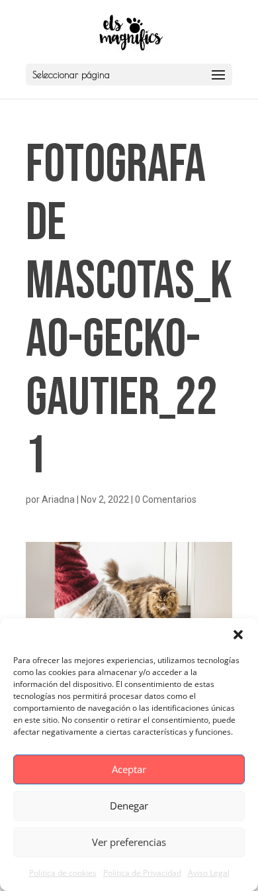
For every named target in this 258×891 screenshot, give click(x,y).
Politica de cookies (63, 872)
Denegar (129, 805)
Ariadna (58, 499)
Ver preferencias (129, 842)
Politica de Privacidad (142, 872)
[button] (238, 634)
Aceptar (129, 769)
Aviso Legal (209, 872)
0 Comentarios (165, 499)
